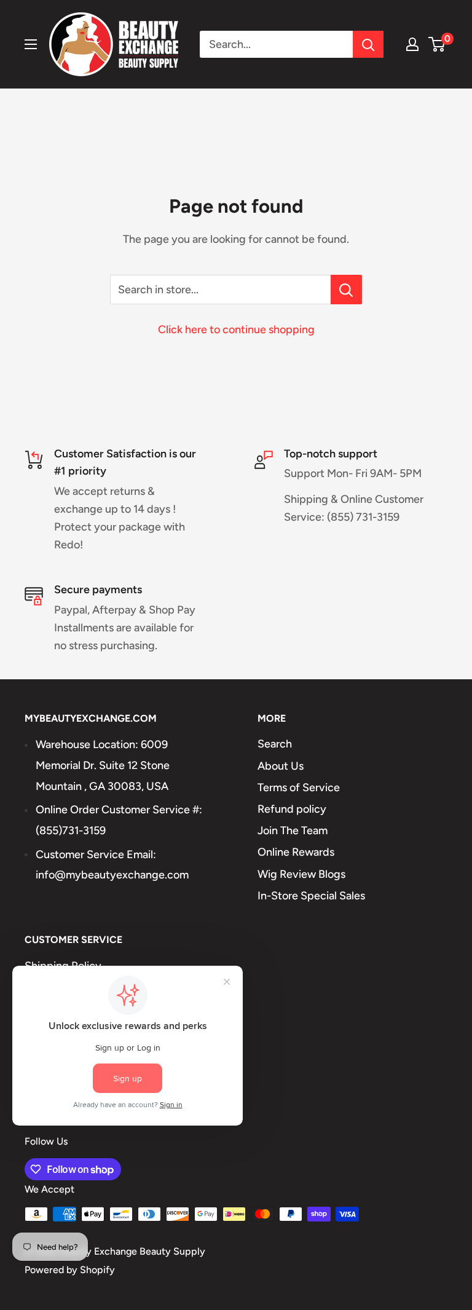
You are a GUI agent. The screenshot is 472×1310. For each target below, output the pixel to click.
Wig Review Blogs (301, 874)
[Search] (368, 44)
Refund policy (292, 809)
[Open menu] (31, 44)
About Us (281, 766)
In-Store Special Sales (311, 895)
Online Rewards (296, 852)
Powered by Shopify (70, 1270)
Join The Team (293, 830)
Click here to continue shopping (236, 329)
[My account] (412, 44)
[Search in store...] (346, 289)
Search (275, 744)
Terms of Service (299, 787)
